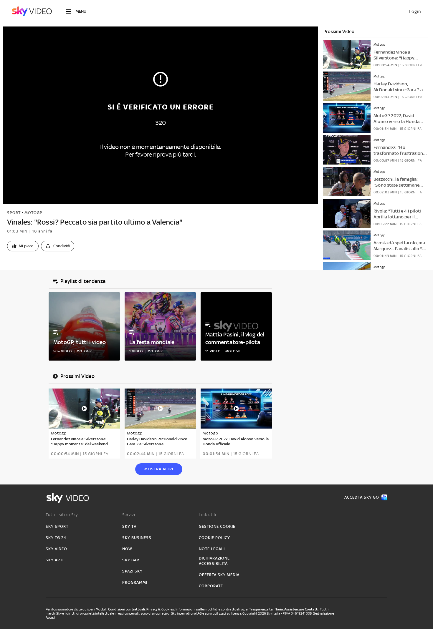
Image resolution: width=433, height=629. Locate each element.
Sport (14, 212)
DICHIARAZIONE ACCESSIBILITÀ (214, 561)
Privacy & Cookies (160, 609)
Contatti (312, 609)
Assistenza (293, 609)
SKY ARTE (55, 560)
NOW (127, 549)
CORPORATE (211, 586)
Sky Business (136, 537)
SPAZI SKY (132, 571)
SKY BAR (130, 560)
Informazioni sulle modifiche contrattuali (208, 609)
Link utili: (208, 514)
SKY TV (129, 526)
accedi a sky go (361, 497)
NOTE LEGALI (212, 549)
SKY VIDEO (56, 549)
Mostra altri (158, 469)
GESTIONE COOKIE (217, 526)
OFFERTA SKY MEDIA (219, 574)
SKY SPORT (57, 526)
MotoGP (33, 212)
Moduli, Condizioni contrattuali (120, 609)
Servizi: (129, 514)
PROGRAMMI (134, 582)
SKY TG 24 (56, 537)
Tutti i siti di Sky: (62, 514)
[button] (23, 246)
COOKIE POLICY (214, 537)
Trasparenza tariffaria (266, 609)
